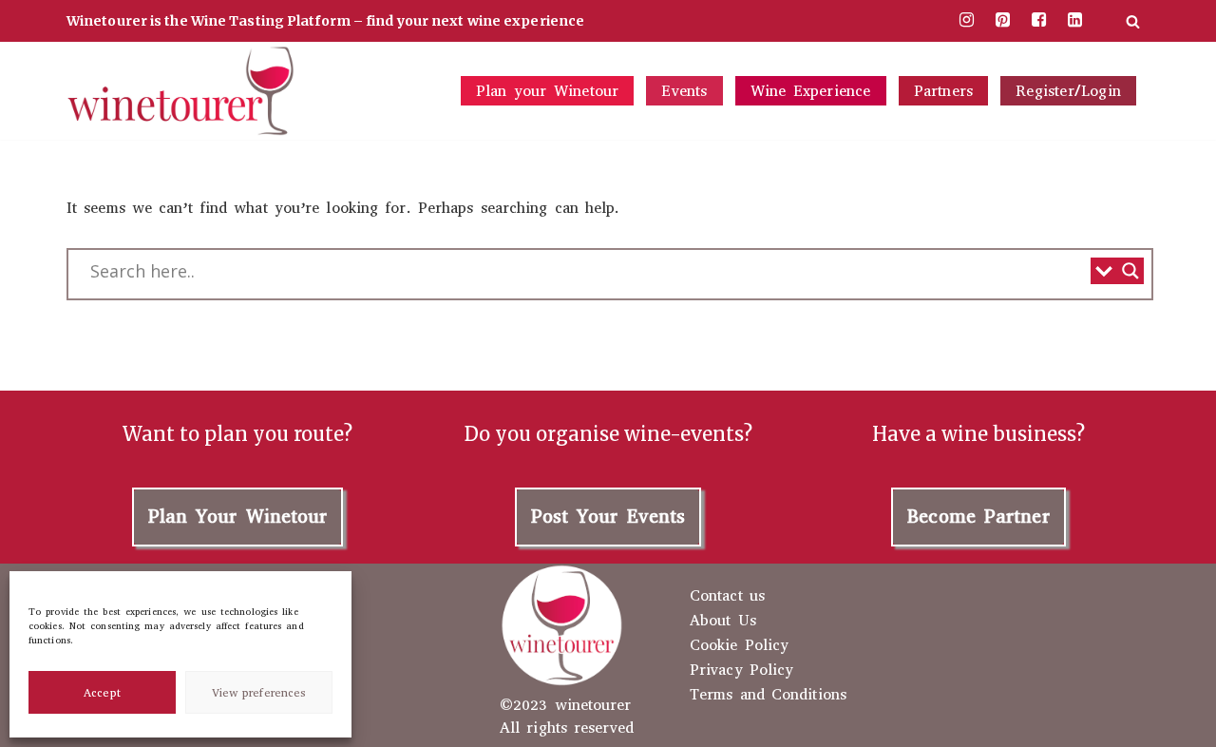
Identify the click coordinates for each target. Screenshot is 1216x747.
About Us (723, 620)
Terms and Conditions (768, 694)
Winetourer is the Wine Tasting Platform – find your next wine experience (325, 20)
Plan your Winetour (547, 91)
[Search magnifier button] (1130, 271)
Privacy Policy (741, 670)
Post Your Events (608, 516)
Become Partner (978, 516)
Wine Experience (810, 91)
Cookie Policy (739, 645)
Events (684, 91)
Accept (102, 692)
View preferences (259, 692)
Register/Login (1068, 91)
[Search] (1133, 21)
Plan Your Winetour (238, 516)
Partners (944, 91)
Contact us (727, 595)
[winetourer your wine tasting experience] (180, 91)
